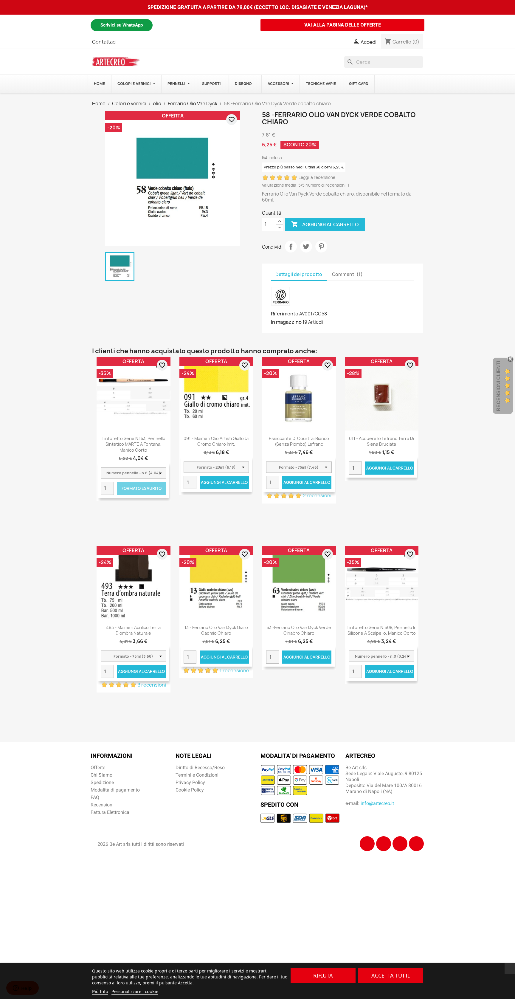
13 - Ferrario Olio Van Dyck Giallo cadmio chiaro (216, 630)
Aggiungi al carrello (325, 224)
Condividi (291, 247)
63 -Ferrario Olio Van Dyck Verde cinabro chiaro (298, 630)
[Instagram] (383, 843)
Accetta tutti (390, 975)
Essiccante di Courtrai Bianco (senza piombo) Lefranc (299, 441)
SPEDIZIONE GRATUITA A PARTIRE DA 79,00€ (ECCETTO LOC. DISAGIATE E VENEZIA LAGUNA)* (258, 7)
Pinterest (321, 247)
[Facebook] (367, 843)
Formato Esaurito (142, 488)
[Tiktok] (400, 843)
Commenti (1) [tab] (347, 274)
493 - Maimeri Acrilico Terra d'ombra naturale (133, 630)
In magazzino (286, 322)
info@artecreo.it (377, 803)
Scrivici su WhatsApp (121, 25)
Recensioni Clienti (498, 386)
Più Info (100, 991)
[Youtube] (416, 843)
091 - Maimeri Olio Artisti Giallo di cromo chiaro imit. (216, 441)
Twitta (306, 247)
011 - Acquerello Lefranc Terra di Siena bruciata (381, 441)
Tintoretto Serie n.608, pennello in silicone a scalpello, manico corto (382, 630)
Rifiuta (323, 975)
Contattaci (104, 41)
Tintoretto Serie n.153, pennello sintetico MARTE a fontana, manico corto (133, 444)
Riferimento (284, 314)
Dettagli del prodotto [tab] (298, 274)
